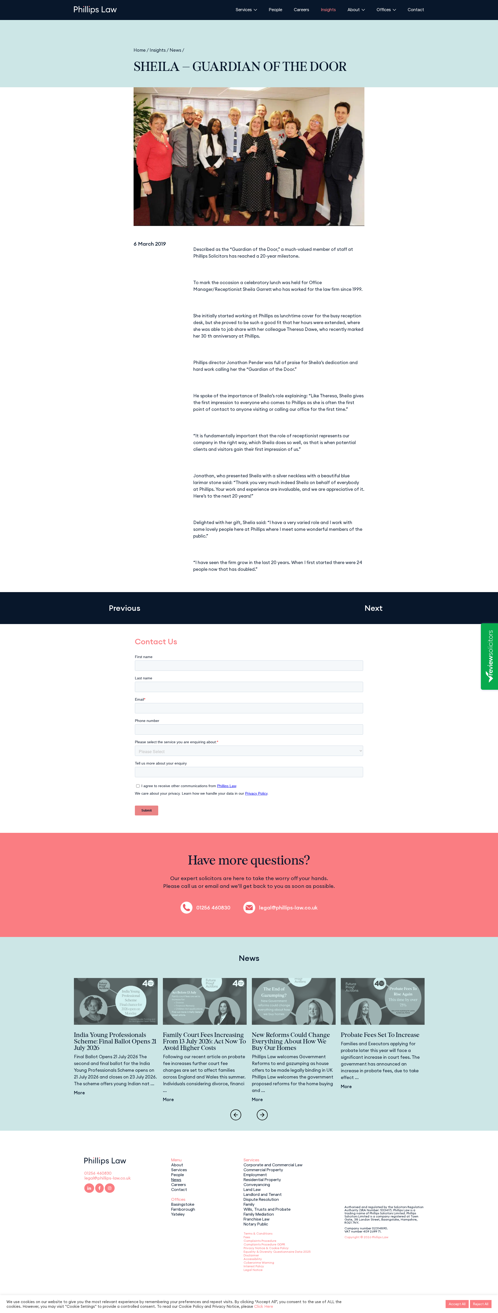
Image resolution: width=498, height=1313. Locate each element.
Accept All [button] (457, 1304)
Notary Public (256, 1223)
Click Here (263, 1306)
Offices (384, 9)
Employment (255, 1174)
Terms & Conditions (258, 1233)
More (79, 1093)
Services (244, 9)
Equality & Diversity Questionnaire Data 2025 (277, 1252)
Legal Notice (253, 1270)
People (275, 9)
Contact (416, 9)
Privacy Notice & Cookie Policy (266, 1248)
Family (249, 1204)
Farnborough (183, 1208)
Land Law (252, 1189)
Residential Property (262, 1179)
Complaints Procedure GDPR (264, 1244)
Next (373, 608)
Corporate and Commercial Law (273, 1164)
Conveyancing (257, 1184)
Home (140, 50)
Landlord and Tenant (263, 1194)
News (175, 50)
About (354, 9)
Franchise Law (256, 1218)
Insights (328, 9)
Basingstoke (182, 1204)
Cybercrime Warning (259, 1262)
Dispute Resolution (261, 1199)
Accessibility (253, 1259)
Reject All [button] (480, 1304)
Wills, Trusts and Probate (267, 1208)
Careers (301, 9)
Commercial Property (263, 1169)
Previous (124, 608)
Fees (247, 1237)
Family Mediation (259, 1213)
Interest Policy (254, 1266)
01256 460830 (213, 907)
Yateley (178, 1213)
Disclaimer (251, 1255)
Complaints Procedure (260, 1241)
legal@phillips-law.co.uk (288, 907)
